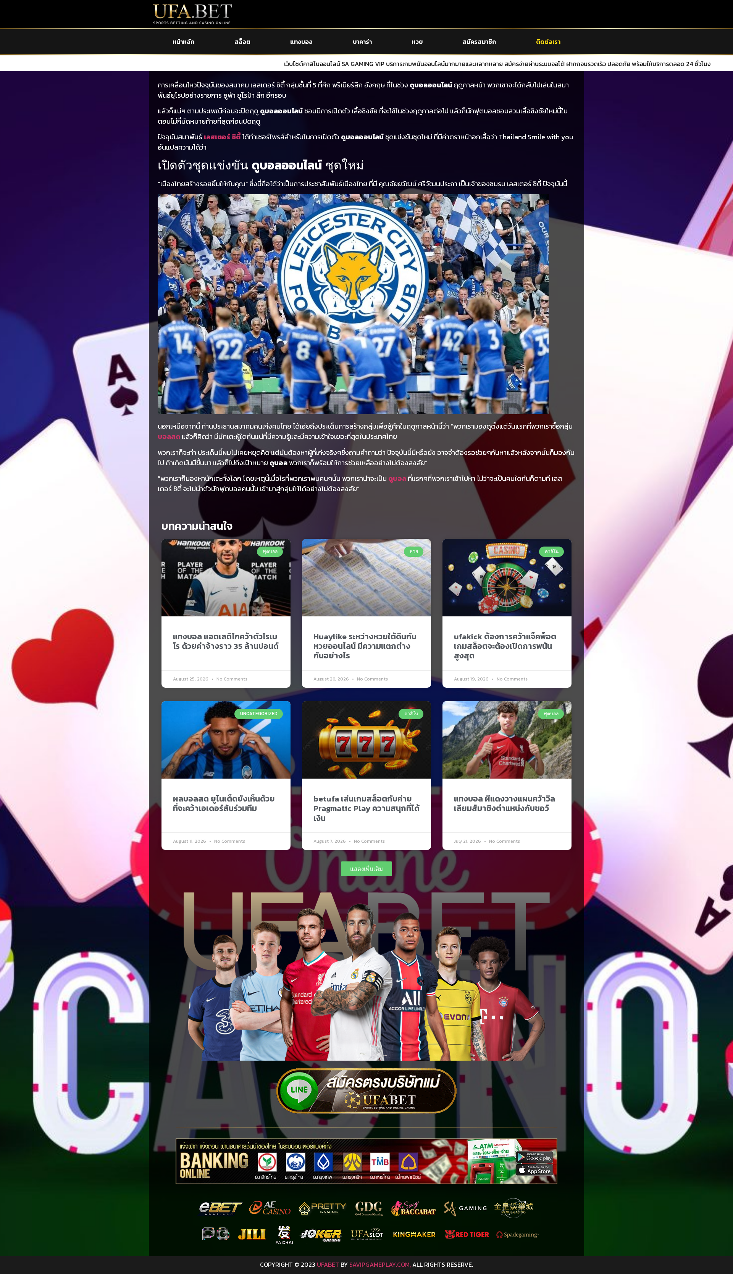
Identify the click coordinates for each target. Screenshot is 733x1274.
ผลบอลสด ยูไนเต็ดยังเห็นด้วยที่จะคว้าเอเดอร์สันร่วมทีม (224, 803)
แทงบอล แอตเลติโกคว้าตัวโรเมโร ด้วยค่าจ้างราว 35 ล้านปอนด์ (226, 641)
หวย (417, 41)
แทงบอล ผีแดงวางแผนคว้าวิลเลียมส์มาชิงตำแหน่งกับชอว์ (504, 803)
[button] (366, 868)
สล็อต (242, 41)
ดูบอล (397, 478)
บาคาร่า (362, 41)
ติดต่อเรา (548, 41)
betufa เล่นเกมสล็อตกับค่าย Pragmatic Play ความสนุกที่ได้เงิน (366, 808)
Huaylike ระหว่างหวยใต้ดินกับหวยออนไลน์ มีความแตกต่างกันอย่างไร (365, 646)
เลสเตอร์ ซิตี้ (222, 137)
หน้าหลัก (183, 41)
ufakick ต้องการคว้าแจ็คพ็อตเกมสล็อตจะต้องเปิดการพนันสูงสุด (505, 646)
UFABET (328, 1264)
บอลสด (169, 436)
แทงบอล (301, 41)
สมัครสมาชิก (479, 41)
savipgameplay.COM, (380, 1264)
